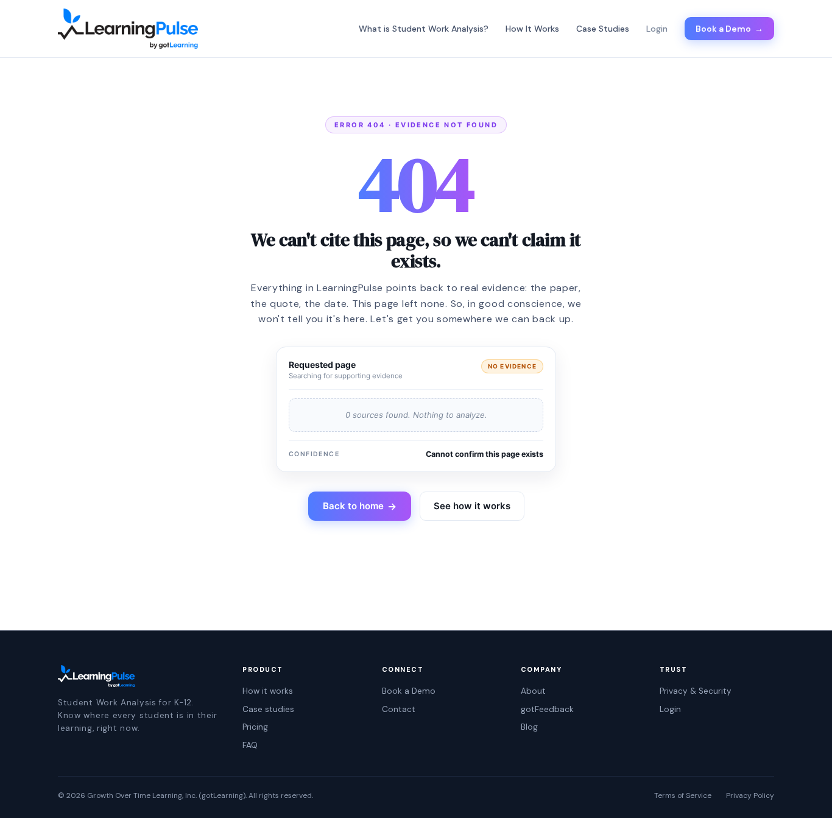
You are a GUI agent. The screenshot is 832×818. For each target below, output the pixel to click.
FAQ (250, 745)
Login (670, 709)
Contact (398, 709)
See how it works (472, 506)
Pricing (255, 727)
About (533, 691)
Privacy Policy (750, 795)
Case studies (268, 709)
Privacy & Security (696, 691)
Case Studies (602, 28)
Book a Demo (729, 28)
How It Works (532, 28)
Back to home (360, 506)
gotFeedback (547, 709)
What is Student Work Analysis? (423, 28)
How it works (267, 691)
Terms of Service (682, 795)
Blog (529, 727)
